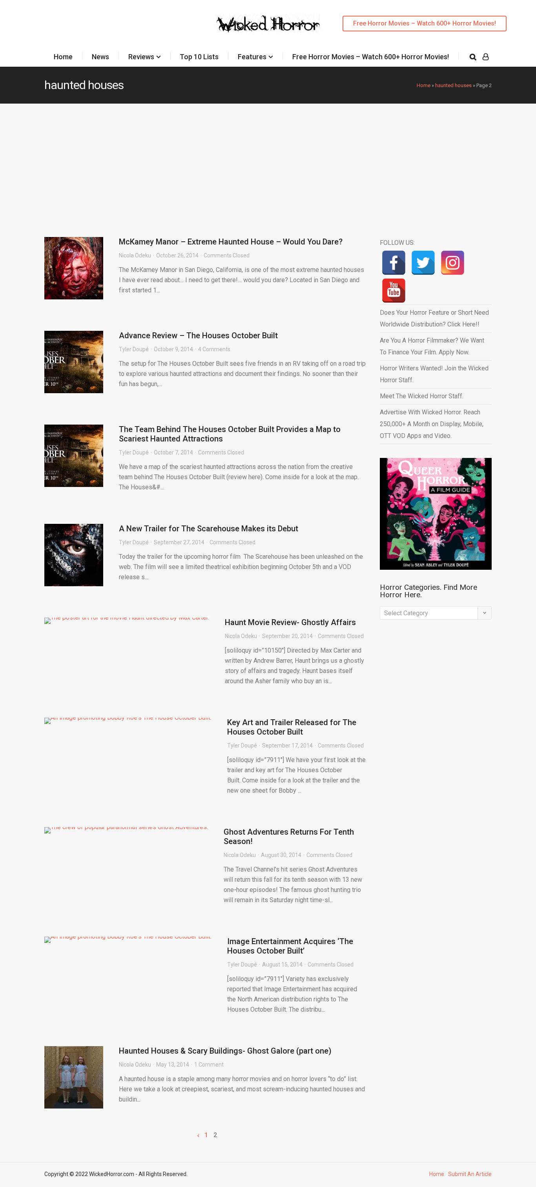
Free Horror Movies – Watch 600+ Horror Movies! (424, 23)
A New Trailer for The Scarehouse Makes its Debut (208, 528)
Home (63, 57)
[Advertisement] (268, 162)
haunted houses (453, 85)
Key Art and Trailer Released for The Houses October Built (291, 727)
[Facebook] (393, 262)
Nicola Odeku (135, 255)
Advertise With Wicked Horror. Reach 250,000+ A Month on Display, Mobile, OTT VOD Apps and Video (431, 423)
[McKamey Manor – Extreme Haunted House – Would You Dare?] (73, 268)
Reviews (141, 57)
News (100, 57)
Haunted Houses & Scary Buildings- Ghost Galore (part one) (225, 1051)
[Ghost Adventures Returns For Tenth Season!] (126, 830)
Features (252, 57)
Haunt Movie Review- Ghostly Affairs (290, 622)
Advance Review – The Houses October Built (198, 335)
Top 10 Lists (199, 57)
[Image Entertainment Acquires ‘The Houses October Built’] (127, 940)
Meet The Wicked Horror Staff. (421, 396)
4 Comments (214, 349)
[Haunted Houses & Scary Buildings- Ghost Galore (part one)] (73, 1077)
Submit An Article (470, 1174)
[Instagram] (452, 262)
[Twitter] (423, 262)
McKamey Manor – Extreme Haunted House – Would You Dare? (231, 241)
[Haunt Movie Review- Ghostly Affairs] (126, 621)
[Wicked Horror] (268, 23)
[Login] (485, 57)
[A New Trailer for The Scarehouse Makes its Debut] (73, 555)
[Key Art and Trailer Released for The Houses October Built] (127, 721)
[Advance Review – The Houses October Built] (73, 362)
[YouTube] (393, 290)
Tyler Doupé (134, 349)
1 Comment (209, 1064)
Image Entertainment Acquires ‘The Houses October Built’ (290, 946)
